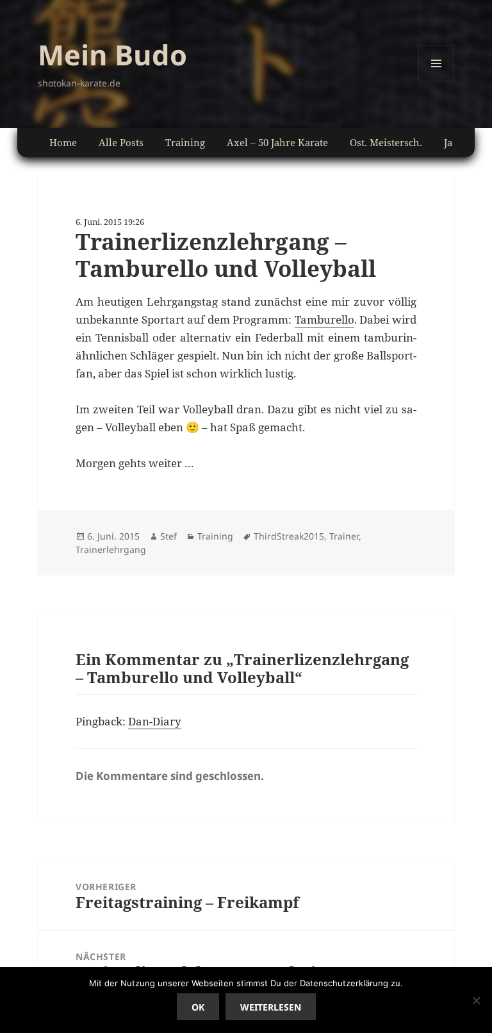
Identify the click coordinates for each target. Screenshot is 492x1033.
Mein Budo (112, 54)
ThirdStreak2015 (289, 536)
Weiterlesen (270, 1007)
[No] (476, 1000)
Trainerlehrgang (111, 549)
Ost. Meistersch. (386, 142)
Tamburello (324, 319)
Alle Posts (121, 142)
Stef (168, 536)
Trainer (344, 536)
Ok (198, 1007)
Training (185, 142)
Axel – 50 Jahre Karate (277, 142)
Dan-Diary (154, 721)
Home (63, 142)
